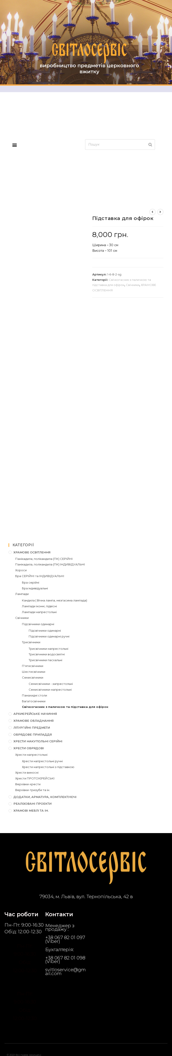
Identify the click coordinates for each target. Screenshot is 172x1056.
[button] (14, 145)
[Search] (150, 145)
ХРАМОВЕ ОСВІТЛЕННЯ (31, 552)
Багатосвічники (33, 701)
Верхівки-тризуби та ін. (32, 790)
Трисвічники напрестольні (48, 648)
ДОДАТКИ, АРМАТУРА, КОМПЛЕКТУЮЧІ (44, 797)
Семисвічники (32, 677)
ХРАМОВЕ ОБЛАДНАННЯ (33, 720)
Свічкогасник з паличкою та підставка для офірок (65, 707)
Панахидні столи (34, 695)
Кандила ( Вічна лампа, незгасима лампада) (54, 600)
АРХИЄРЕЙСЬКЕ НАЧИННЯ (35, 713)
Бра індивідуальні (35, 588)
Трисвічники (31, 642)
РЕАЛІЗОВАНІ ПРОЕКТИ (32, 803)
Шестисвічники (33, 671)
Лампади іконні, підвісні (39, 606)
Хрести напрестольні (31, 754)
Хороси (21, 570)
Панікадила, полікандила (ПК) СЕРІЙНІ (44, 559)
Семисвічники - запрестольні (51, 684)
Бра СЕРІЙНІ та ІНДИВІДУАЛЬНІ (39, 576)
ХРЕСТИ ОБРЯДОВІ (28, 748)
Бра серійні (30, 582)
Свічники (132, 285)
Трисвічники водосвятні (47, 654)
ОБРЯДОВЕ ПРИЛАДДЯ (32, 734)
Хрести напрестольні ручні (42, 761)
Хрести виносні (27, 772)
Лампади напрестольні (39, 612)
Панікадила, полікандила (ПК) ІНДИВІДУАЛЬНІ (50, 564)
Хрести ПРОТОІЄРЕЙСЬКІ (35, 778)
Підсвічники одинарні (38, 624)
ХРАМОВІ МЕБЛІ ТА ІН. (31, 810)
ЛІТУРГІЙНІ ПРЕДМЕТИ (31, 727)
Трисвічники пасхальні (45, 660)
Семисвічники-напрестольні (50, 689)
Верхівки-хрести (28, 784)
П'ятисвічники (32, 666)
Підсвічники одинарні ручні (49, 636)
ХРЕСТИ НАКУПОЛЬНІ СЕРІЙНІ (37, 741)
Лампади (22, 594)
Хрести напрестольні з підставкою (48, 767)
